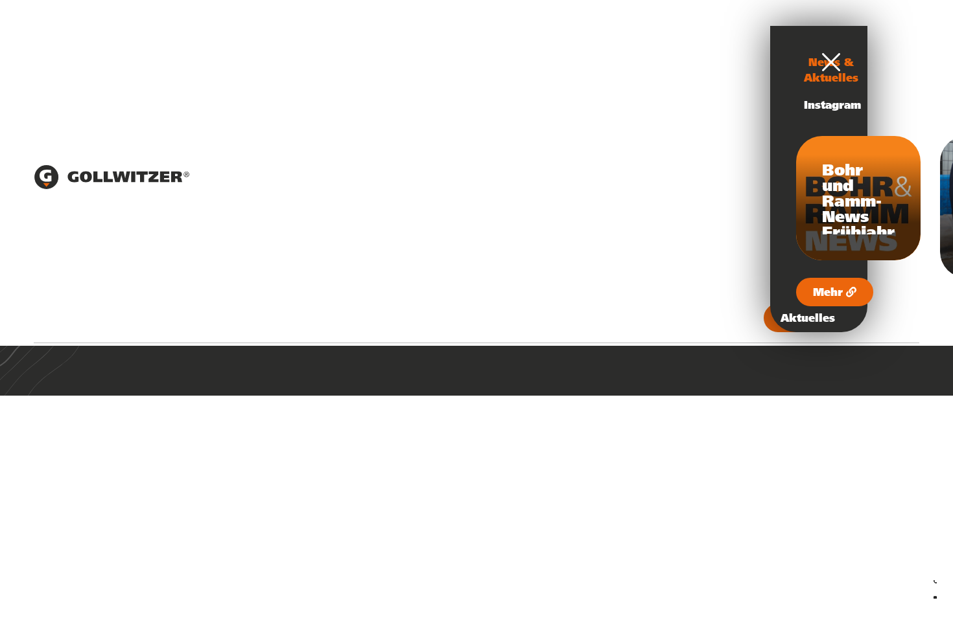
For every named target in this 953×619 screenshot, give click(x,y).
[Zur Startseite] (111, 185)
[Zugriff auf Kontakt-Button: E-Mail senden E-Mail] (935, 595)
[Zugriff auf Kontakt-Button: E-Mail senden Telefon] (935, 579)
